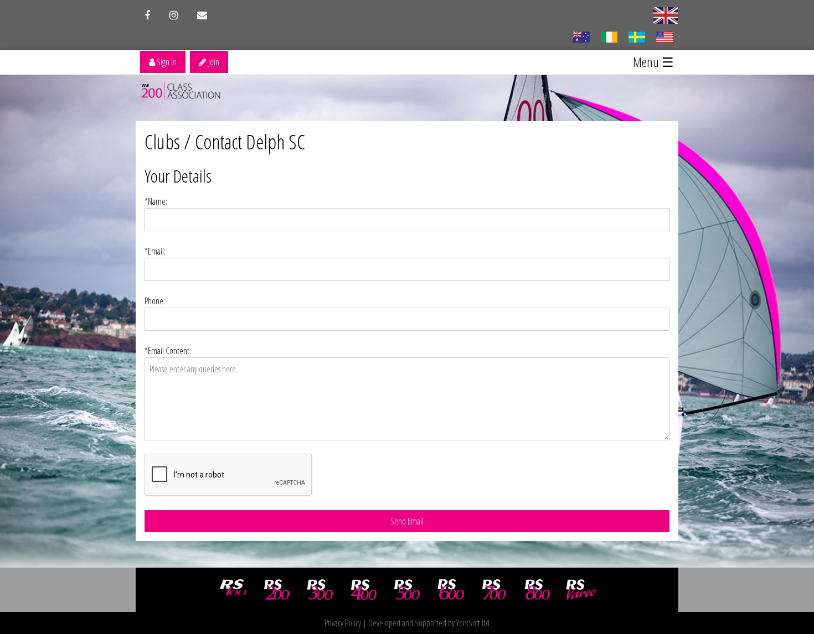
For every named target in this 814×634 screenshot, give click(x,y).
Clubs (162, 141)
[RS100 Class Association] (233, 589)
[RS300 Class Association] (320, 589)
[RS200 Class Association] (277, 589)
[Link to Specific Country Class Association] (665, 14)
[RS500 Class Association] (407, 589)
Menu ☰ (653, 62)
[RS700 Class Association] (494, 589)
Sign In (166, 62)
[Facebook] (147, 15)
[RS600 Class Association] (451, 589)
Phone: (155, 301)
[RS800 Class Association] (538, 589)
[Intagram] (174, 15)
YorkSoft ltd (473, 623)
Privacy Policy (342, 623)
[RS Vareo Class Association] (581, 589)
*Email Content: (168, 351)
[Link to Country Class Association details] (581, 36)
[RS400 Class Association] (364, 589)
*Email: (155, 251)
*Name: (156, 201)
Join (213, 62)
